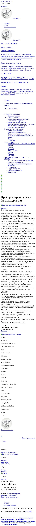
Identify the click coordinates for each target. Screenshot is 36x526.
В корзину (4, 208)
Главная (6, 23)
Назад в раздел (16, 334)
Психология (12, 172)
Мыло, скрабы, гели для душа (17, 125)
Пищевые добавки (6, 47)
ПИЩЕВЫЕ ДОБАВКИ (12, 114)
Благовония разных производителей (12, 68)
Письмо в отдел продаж (8, 495)
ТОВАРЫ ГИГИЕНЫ (11, 108)
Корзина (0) (16, 18)
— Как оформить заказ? (27, 438)
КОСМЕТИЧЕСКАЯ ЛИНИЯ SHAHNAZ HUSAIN (17, 77)
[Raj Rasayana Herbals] (1, 188)
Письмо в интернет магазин (9, 497)
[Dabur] (1, 193)
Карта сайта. (29, 511)
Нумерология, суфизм (8, 94)
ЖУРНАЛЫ (11, 93)
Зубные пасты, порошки (15, 121)
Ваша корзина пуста (7, 430)
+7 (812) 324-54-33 (6, 1)
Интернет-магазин (10, 27)
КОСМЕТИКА (9, 142)
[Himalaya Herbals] (1, 185)
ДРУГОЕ (31, 79)
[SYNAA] (1, 175)
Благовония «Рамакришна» (24, 66)
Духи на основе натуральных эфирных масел (17, 69)
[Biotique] (1, 191)
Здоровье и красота (22, 93)
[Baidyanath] (1, 184)
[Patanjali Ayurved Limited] (1, 178)
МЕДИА (7, 159)
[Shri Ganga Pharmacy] (1, 180)
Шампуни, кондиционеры (12, 59)
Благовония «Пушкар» (8, 66)
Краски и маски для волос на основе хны (21, 124)
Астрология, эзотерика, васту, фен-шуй (13, 89)
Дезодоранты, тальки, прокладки (11, 54)
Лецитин (3, 471)
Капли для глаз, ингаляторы (15, 56)
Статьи (6, 25)
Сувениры (28, 70)
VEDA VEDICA (17, 79)
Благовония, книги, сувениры (13, 129)
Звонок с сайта (5, 3)
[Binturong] (1, 177)
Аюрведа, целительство (15, 162)
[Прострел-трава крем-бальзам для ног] (13, 205)
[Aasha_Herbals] (1, 187)
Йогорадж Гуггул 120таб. (9, 452)
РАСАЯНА (11, 155)
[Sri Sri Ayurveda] (1, 182)
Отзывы (3, 441)
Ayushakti (9, 79)
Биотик (25, 79)
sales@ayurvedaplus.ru (13, 493)
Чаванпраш (4, 462)
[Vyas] (1, 181)
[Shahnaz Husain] (1, 190)
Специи (21, 70)
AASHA (3, 79)
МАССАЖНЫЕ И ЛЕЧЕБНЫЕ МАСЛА (17, 157)
